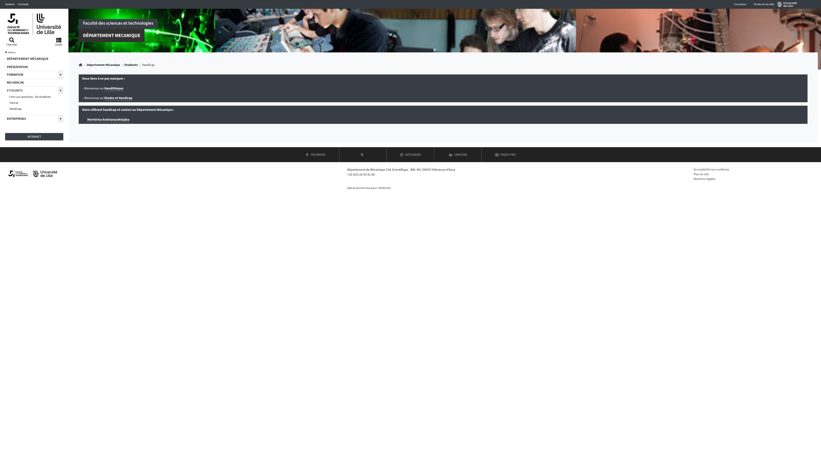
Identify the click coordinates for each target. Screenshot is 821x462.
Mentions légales (704, 179)
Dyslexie (9, 4)
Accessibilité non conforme (711, 169)
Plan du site (701, 174)
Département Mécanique (103, 65)
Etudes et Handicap (118, 98)
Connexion (740, 4)
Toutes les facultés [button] (764, 4)
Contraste (23, 4)
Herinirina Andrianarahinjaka (108, 119)
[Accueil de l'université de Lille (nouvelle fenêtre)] (787, 4)
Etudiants (131, 65)
